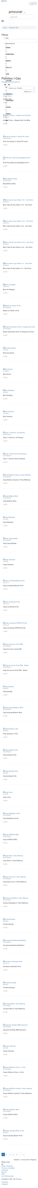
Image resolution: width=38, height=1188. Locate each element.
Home (5, 28)
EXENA (8, 48)
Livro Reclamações (8, 1176)
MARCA (8, 61)
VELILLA (9, 67)
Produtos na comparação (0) (11, 82)
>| (23, 1154)
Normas (4, 1172)
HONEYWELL (10, 54)
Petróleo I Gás (13, 28)
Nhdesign (19, 1179)
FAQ (3, 1174)
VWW (7, 74)
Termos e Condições (8, 1168)
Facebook (5, 1182)
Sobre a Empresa (7, 1166)
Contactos (5, 1170)
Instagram (5, 1184)
